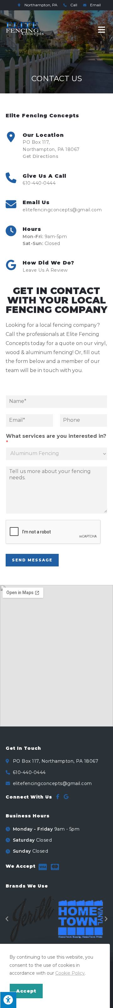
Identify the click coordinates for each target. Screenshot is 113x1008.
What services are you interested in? (56, 439)
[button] (7, 919)
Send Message (32, 560)
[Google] (65, 796)
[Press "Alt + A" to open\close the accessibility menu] (8, 1000)
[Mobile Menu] (102, 29)
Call (73, 5)
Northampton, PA (41, 5)
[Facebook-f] (57, 796)
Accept (26, 991)
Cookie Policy (70, 973)
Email (95, 5)
